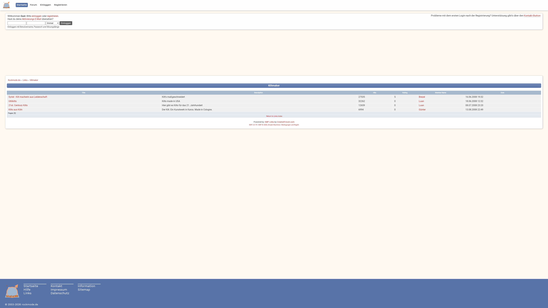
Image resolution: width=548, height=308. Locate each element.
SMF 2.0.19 (253, 125)
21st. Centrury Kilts (18, 105)
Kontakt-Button (532, 15)
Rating (404, 93)
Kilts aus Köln (15, 109)
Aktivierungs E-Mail (31, 19)
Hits (374, 93)
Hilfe (27, 289)
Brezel (422, 97)
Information (86, 286)
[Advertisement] (274, 53)
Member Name (440, 93)
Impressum (59, 289)
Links (27, 293)
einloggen (37, 16)
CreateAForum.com (285, 122)
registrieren (52, 16)
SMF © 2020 (262, 125)
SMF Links (269, 122)
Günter (422, 109)
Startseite (31, 286)
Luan (421, 101)
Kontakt (56, 286)
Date (502, 93)
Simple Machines (274, 125)
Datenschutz (60, 293)
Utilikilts (13, 101)
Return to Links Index (274, 116)
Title (83, 93)
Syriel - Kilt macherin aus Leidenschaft (28, 97)
